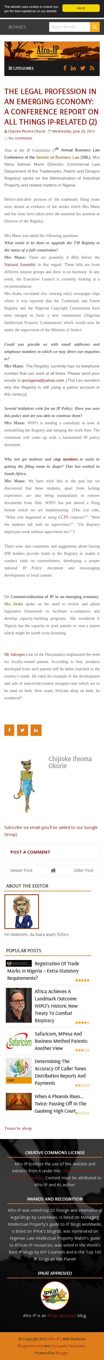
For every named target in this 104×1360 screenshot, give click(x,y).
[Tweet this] (22, 730)
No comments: (21, 138)
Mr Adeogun (14, 654)
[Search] (95, 27)
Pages (19, 27)
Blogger (61, 1352)
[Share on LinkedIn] (36, 730)
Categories (23, 68)
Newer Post (21, 870)
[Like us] (65, 68)
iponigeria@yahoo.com (43, 380)
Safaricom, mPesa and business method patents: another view (61, 1040)
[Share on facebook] (9, 730)
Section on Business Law (57, 157)
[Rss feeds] (92, 68)
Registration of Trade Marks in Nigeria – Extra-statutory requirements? (43, 970)
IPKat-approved (62, 1315)
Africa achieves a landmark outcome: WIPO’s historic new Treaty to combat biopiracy (56, 1006)
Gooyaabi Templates (68, 1345)
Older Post (84, 870)
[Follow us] (82, 68)
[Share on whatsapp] (48, 730)
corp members (65, 459)
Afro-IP (54, 1339)
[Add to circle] (73, 68)
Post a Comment (30, 852)
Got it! (81, 8)
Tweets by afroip (18, 1128)
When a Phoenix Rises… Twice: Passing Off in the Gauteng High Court (60, 1103)
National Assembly (20, 264)
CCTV (63, 517)
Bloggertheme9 (30, 1345)
